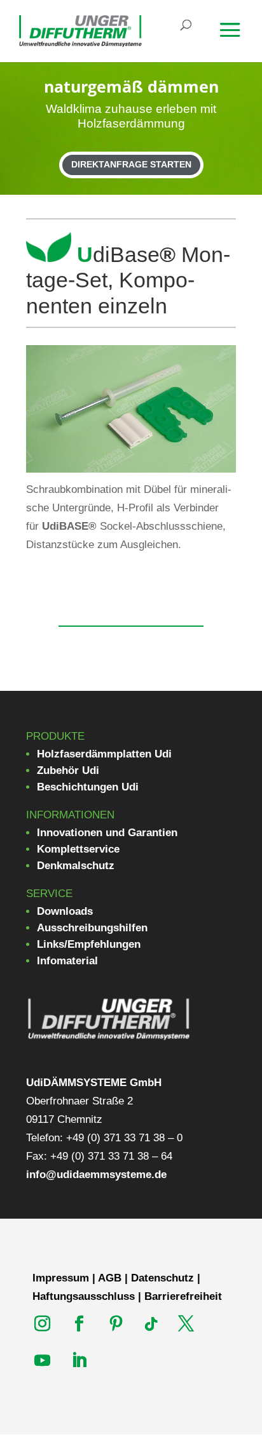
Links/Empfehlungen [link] (89, 944)
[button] (238, 38)
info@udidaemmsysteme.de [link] (96, 1175)
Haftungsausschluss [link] (83, 1296)
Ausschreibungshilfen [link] (92, 928)
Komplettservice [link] (78, 849)
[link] (80, 30)
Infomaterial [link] (67, 961)
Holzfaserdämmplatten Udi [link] (104, 754)
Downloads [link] (65, 911)
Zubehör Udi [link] (68, 770)
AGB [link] (109, 1278)
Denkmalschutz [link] (75, 866)
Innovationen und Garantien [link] (107, 833)
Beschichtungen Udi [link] (88, 787)
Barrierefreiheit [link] (183, 1296)
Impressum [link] (60, 1278)
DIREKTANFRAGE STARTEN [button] (131, 164)
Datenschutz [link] (162, 1278)
